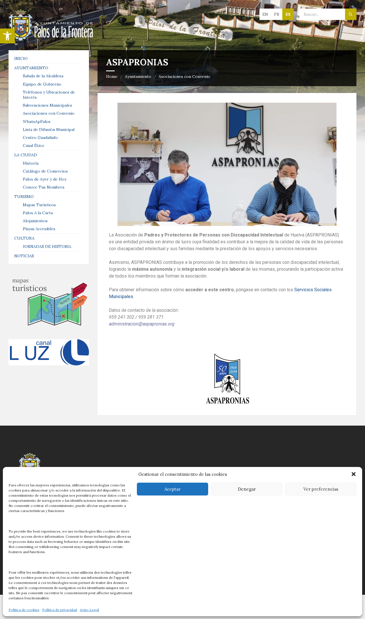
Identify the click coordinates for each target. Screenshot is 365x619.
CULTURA (24, 238)
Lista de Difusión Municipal (48, 129)
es (288, 14)
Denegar (247, 489)
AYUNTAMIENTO (31, 67)
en (265, 14)
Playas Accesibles (39, 228)
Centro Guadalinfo (40, 137)
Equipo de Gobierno (42, 84)
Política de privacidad (59, 610)
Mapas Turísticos (39, 204)
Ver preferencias (320, 489)
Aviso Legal (89, 610)
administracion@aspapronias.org (142, 324)
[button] (7, 36)
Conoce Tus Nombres (43, 187)
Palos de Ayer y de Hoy (44, 179)
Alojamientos (35, 220)
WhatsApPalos (36, 121)
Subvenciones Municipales (47, 105)
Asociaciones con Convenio (184, 76)
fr (276, 14)
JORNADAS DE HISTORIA (47, 246)
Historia (30, 163)
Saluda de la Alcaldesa (43, 75)
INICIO (21, 58)
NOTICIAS (24, 255)
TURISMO (24, 196)
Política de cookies (24, 610)
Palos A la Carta (38, 212)
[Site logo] (51, 39)
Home (111, 76)
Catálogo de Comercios (45, 171)
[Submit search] (350, 14)
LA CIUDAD (25, 154)
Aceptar (173, 489)
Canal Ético (33, 145)
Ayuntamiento (138, 76)
